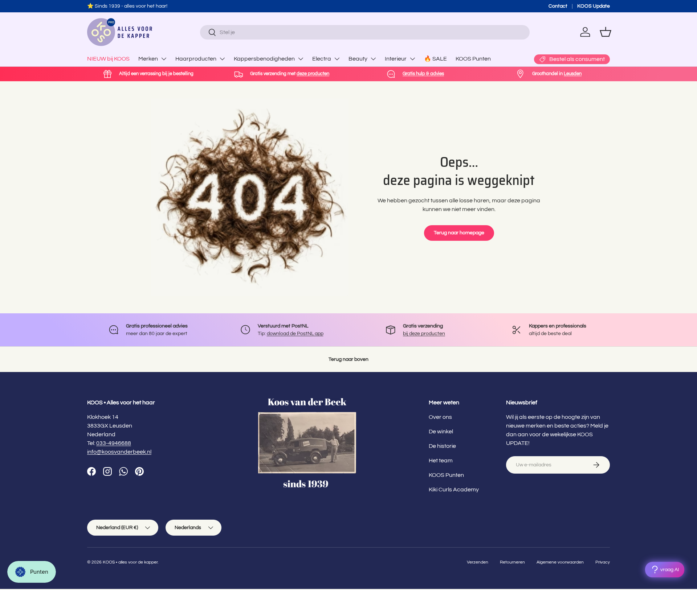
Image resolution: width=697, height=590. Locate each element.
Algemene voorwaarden (560, 562)
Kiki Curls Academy (454, 489)
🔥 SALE (435, 59)
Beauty (357, 59)
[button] (606, 32)
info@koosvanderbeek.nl (119, 452)
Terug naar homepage (459, 232)
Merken (148, 59)
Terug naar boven (348, 359)
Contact (558, 6)
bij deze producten (424, 333)
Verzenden (477, 562)
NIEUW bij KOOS (108, 59)
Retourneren (512, 562)
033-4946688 (113, 443)
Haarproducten (195, 59)
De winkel (441, 431)
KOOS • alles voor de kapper (130, 562)
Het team (441, 460)
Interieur (396, 59)
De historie (442, 446)
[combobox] (364, 32)
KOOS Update (593, 6)
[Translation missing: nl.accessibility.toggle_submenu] (163, 58)
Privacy (602, 562)
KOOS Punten (473, 59)
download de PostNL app (295, 333)
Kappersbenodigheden (264, 59)
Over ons (440, 417)
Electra (321, 59)
